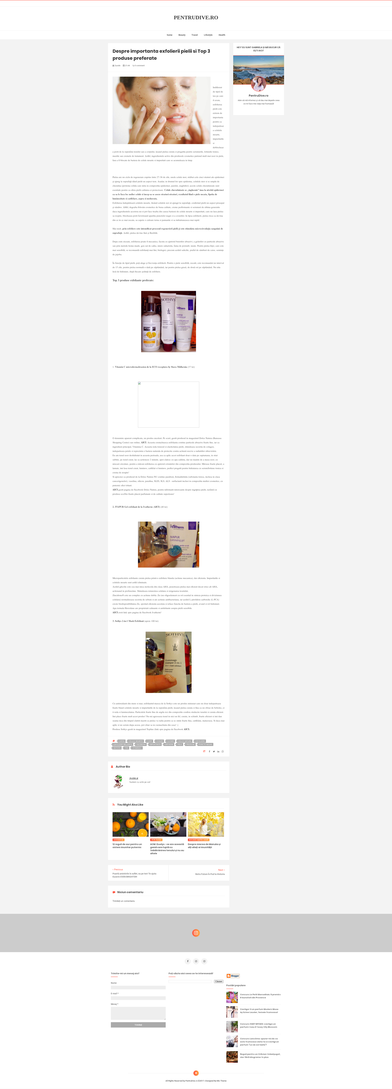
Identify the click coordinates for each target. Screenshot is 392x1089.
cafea (121, 741)
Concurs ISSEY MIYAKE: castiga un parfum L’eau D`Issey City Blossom (258, 1025)
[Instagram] (250, 108)
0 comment (139, 65)
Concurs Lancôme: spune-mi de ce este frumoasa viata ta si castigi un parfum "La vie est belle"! (259, 1041)
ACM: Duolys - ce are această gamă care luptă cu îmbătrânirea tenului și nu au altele (167, 849)
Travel (195, 35)
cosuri (159, 741)
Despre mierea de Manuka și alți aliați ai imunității (204, 846)
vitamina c (137, 748)
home (169, 35)
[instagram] (196, 961)
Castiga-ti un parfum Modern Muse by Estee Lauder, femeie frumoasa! (259, 1011)
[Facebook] (267, 108)
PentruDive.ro (196, 18)
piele (179, 744)
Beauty (182, 35)
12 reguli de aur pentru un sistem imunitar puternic (127, 846)
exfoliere (200, 741)
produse (190, 744)
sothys (117, 748)
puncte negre (205, 744)
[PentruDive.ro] (263, 108)
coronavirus (118, 840)
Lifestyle (208, 35)
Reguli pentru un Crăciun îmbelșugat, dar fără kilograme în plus (260, 1056)
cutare (170, 741)
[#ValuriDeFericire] (258, 108)
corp (149, 741)
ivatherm (169, 744)
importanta (155, 744)
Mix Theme (221, 1081)
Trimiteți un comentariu (124, 901)
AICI (143, 442)
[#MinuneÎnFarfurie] (254, 108)
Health (222, 35)
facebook (141, 744)
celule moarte (136, 741)
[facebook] (188, 961)
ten (126, 748)
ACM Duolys (156, 840)
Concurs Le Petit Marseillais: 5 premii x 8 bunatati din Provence (260, 996)
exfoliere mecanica (123, 744)
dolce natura (184, 741)
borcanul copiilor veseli (198, 840)
